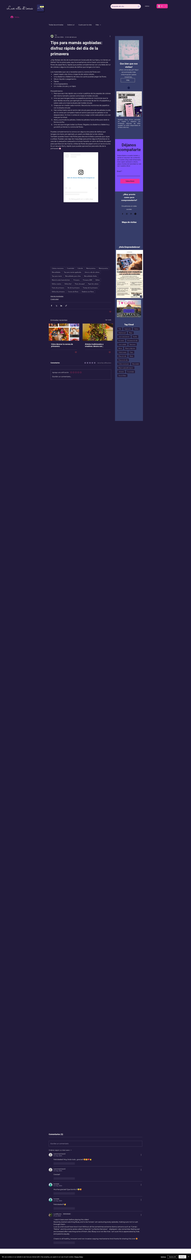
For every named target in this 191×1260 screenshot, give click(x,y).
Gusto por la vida (85, 25)
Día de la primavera (74, 235)
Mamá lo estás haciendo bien (61, 227)
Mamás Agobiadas (57, 243)
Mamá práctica (90, 215)
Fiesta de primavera (58, 235)
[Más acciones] (110, 36)
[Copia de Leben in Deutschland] (133, 314)
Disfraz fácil (68, 231)
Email (119, 171)
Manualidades (56, 219)
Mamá (131, 356)
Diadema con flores (88, 239)
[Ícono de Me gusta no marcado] (55, 1163)
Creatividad (70, 215)
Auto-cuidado (122, 344)
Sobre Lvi (70, 25)
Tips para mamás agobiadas (72, 219)
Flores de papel (80, 231)
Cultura (136, 329)
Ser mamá (121, 340)
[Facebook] (122, 214)
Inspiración (127, 329)
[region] (129, 104)
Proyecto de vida (123, 360)
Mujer (131, 333)
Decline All (172, 1257)
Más (97, 25)
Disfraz (98, 227)
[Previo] (119, 308)
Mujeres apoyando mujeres (125, 368)
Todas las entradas (56, 25)
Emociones (133, 344)
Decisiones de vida (132, 340)
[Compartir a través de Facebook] (51, 253)
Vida (119, 329)
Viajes (131, 352)
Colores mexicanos (58, 215)
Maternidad (135, 364)
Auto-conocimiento (124, 337)
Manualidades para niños (73, 223)
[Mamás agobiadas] (131, 314)
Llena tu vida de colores (92, 219)
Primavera (76, 227)
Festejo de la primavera (90, 235)
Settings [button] (163, 1257)
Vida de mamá (122, 352)
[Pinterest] (131, 214)
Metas (120, 348)
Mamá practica (103, 215)
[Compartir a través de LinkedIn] (61, 253)
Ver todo (108, 267)
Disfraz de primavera (58, 239)
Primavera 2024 (87, 227)
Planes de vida (122, 356)
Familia (135, 337)
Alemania (121, 372)
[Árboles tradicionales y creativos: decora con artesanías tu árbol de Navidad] (98, 279)
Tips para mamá (57, 223)
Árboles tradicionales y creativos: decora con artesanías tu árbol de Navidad (97, 292)
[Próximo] (138, 308)
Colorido (80, 215)
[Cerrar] (188, 1256)
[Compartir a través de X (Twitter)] (56, 253)
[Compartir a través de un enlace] (66, 253)
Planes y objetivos (130, 348)
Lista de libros (122, 375)
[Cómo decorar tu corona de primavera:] (64, 279)
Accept (182, 1257)
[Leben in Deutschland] (129, 314)
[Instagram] (127, 214)
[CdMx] (124, 314)
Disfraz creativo (56, 231)
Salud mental (122, 333)
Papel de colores (93, 231)
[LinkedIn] (135, 214)
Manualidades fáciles (90, 223)
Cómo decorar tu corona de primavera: (62, 292)
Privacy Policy (78, 1257)
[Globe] (128, 88)
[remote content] (80, 177)
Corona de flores (73, 239)
